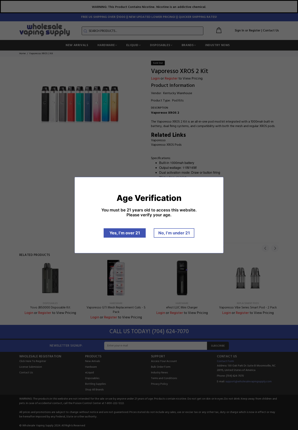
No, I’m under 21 (174, 233)
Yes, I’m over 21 (124, 233)
